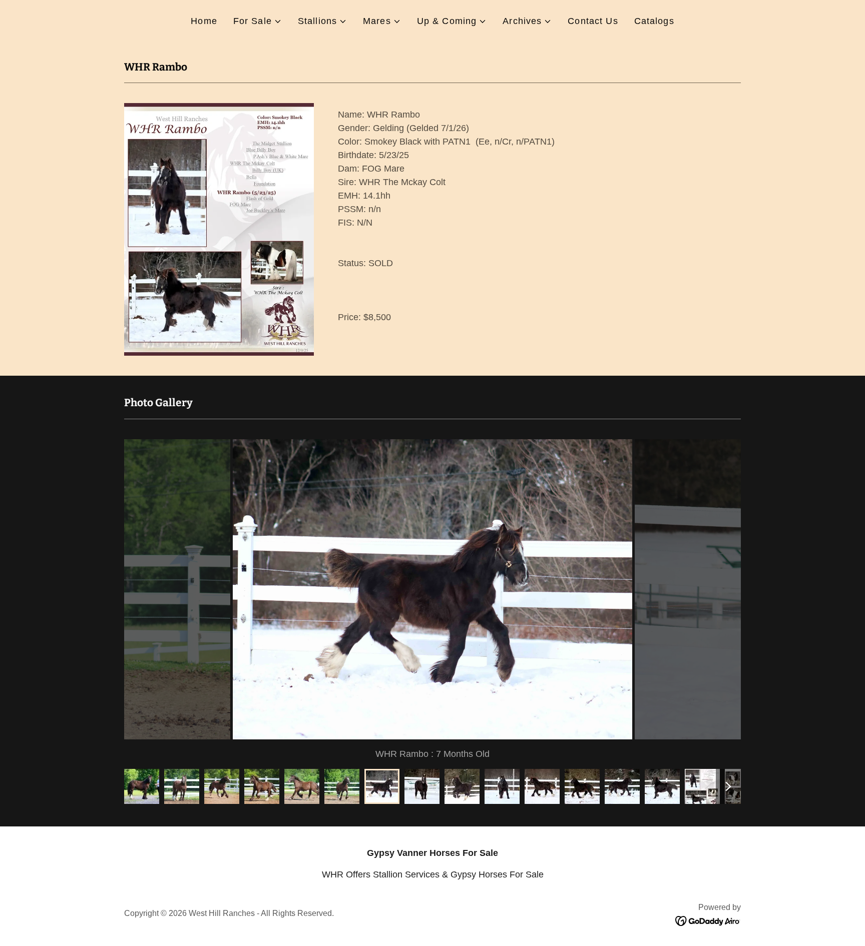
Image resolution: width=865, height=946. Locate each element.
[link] (708, 920)
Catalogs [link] (654, 21)
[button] (257, 21)
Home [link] (204, 21)
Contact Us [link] (593, 21)
